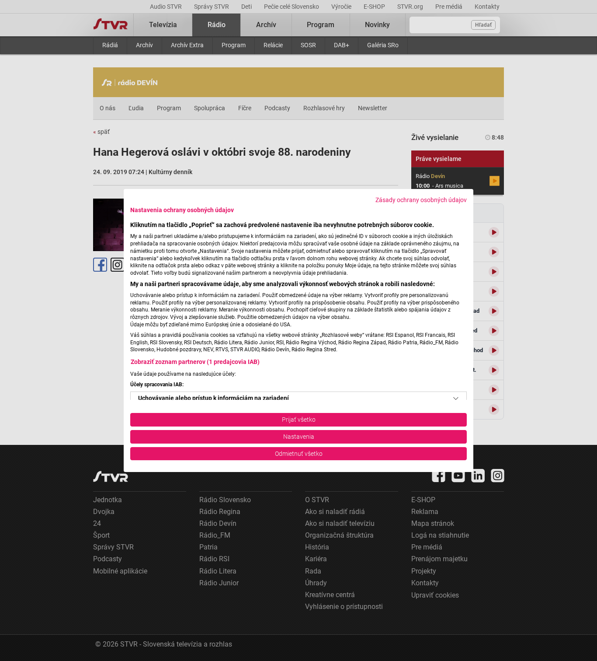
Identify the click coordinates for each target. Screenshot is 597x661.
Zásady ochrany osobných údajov (421, 199)
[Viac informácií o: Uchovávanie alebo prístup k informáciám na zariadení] (455, 398)
